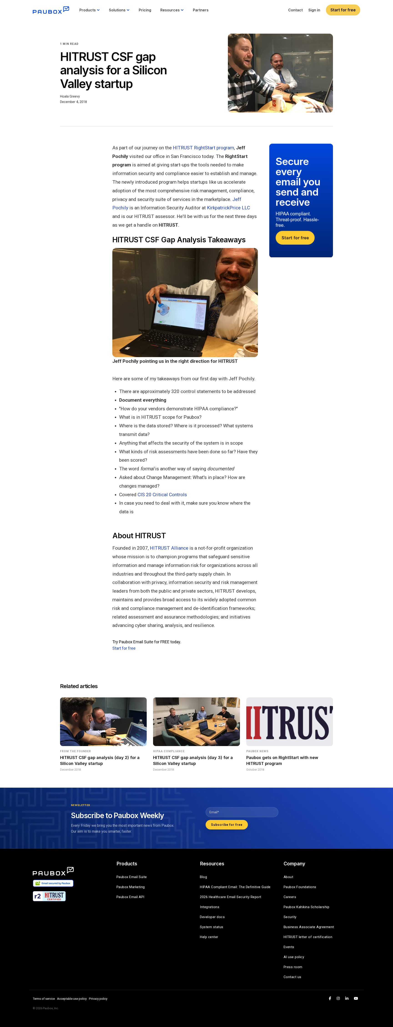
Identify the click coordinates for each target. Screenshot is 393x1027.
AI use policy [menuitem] (294, 957)
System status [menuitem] (211, 927)
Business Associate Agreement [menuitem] (309, 927)
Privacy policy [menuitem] (98, 998)
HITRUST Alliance (169, 548)
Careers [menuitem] (290, 897)
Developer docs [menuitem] (212, 917)
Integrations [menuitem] (209, 907)
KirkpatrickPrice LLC (228, 207)
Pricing (145, 10)
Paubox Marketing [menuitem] (130, 887)
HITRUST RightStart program (203, 147)
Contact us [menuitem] (292, 977)
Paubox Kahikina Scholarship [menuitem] (307, 907)
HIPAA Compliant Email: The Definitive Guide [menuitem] (235, 887)
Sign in (314, 10)
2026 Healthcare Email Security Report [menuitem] (230, 897)
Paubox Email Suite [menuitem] (131, 877)
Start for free (343, 10)
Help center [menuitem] (209, 937)
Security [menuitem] (290, 917)
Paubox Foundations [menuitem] (300, 887)
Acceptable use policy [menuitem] (72, 998)
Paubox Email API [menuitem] (130, 897)
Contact (295, 10)
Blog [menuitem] (203, 877)
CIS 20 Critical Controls (162, 494)
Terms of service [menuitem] (44, 998)
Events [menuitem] (289, 947)
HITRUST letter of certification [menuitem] (308, 937)
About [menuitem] (288, 877)
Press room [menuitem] (293, 967)
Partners (201, 10)
